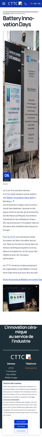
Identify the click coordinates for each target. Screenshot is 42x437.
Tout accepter (21, 422)
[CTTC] (15, 3)
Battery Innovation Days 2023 (20, 197)
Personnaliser (21, 431)
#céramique (14, 279)
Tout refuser (21, 426)
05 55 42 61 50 (31, 368)
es (39, 3)
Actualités (6, 13)
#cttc (6, 279)
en (35, 3)
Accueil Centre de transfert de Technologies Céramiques (20, 12)
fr (31, 3)
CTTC (8, 194)
